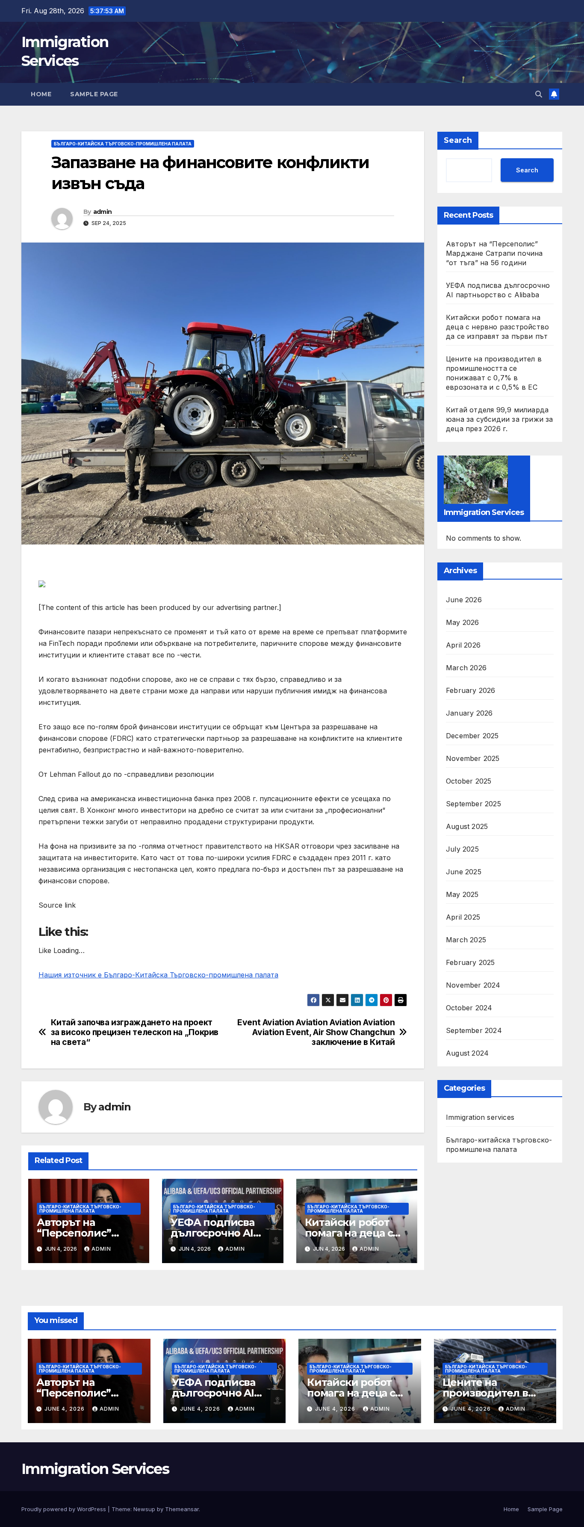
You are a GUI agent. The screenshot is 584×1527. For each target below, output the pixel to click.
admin (102, 212)
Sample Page (94, 94)
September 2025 (473, 803)
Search (458, 140)
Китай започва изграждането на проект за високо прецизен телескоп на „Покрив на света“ (134, 1032)
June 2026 (464, 599)
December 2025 (472, 735)
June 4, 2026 (65, 1409)
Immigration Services (95, 1469)
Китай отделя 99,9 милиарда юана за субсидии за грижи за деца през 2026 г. (499, 419)
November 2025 (473, 758)
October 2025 (468, 780)
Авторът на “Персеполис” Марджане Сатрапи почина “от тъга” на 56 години (494, 253)
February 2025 (470, 962)
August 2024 (467, 1052)
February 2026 (471, 690)
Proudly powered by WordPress (64, 1509)
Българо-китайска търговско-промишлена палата (123, 143)
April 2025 (463, 916)
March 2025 (466, 939)
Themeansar (182, 1509)
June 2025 (463, 871)
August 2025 (467, 826)
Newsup (144, 1509)
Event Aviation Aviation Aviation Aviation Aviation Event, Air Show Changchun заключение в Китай (316, 1032)
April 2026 (463, 644)
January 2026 (469, 712)
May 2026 (462, 622)
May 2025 (462, 894)
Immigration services (480, 1117)
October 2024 (469, 1007)
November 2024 (473, 984)
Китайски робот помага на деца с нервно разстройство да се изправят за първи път (497, 326)
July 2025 (462, 848)
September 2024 (474, 1030)
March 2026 (466, 667)
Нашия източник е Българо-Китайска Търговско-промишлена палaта (158, 975)
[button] (538, 94)
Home (41, 94)
